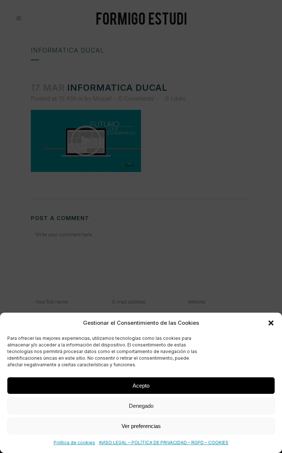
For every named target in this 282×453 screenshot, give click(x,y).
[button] (271, 323)
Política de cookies (74, 442)
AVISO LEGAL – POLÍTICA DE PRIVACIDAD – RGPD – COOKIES (163, 442)
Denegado (141, 406)
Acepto (141, 385)
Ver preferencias (141, 426)
